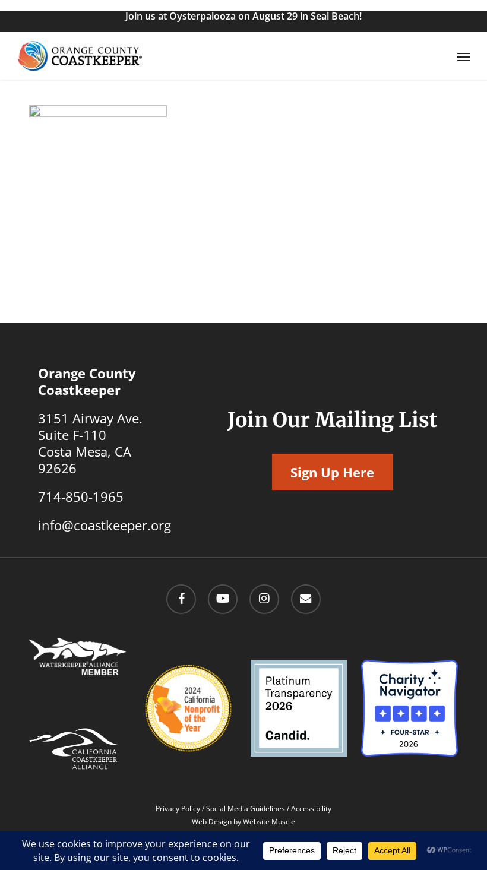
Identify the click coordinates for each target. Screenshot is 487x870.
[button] (463, 56)
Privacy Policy (178, 808)
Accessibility (311, 808)
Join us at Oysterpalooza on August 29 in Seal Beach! (243, 16)
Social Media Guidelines (245, 808)
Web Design (212, 822)
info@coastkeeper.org (104, 525)
